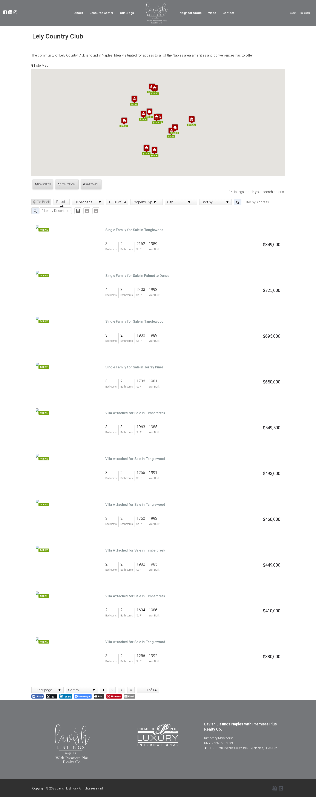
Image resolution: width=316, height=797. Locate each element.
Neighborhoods (190, 13)
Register (305, 13)
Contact (228, 13)
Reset (61, 202)
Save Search (92, 184)
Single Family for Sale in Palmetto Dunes (137, 276)
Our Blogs (127, 13)
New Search (44, 184)
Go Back (43, 202)
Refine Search (68, 184)
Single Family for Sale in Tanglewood (134, 230)
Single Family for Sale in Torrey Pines (134, 367)
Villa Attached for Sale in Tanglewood (135, 459)
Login (293, 13)
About (78, 13)
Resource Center (101, 13)
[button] (134, 99)
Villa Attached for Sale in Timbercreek (135, 413)
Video (212, 13)
